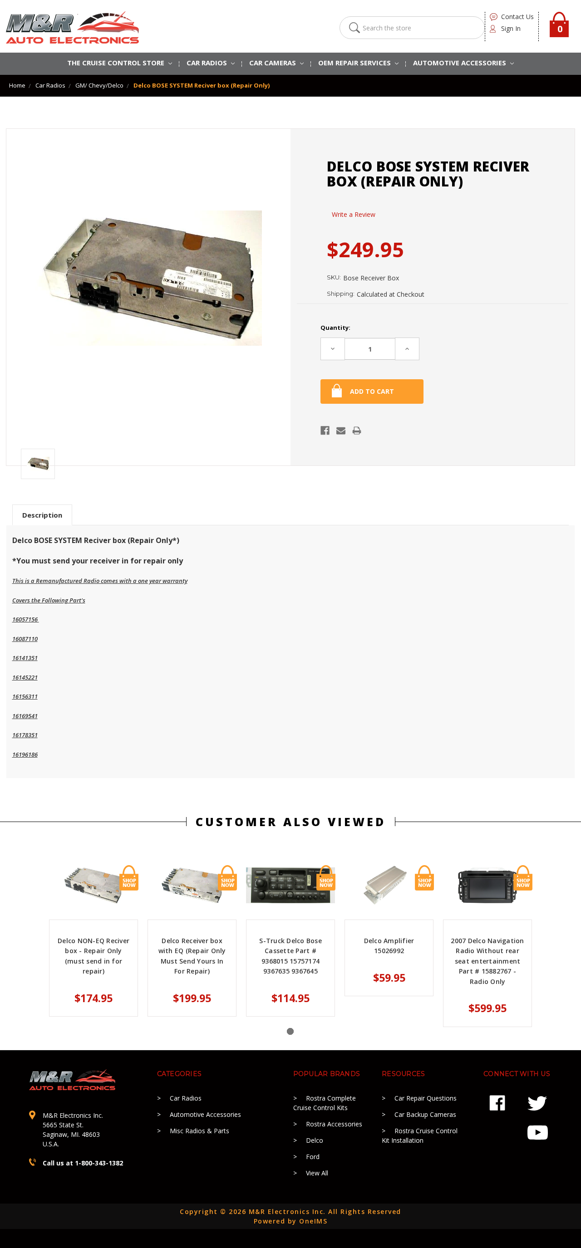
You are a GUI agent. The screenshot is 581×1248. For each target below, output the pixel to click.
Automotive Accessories (205, 1114)
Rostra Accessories (334, 1124)
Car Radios (50, 85)
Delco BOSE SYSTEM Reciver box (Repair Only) (201, 85)
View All (317, 1173)
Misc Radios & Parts (199, 1130)
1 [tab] (290, 1031)
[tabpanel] (93, 941)
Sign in (511, 28)
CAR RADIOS (208, 62)
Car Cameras (273, 62)
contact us (517, 16)
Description (42, 514)
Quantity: (335, 327)
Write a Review (353, 214)
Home (17, 85)
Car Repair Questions (425, 1098)
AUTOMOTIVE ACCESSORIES (460, 62)
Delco (314, 1140)
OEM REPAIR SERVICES (355, 62)
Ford (313, 1156)
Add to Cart (128, 878)
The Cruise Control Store (116, 62)
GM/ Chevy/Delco (99, 85)
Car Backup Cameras (425, 1114)
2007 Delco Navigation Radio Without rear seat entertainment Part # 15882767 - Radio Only (487, 961)
